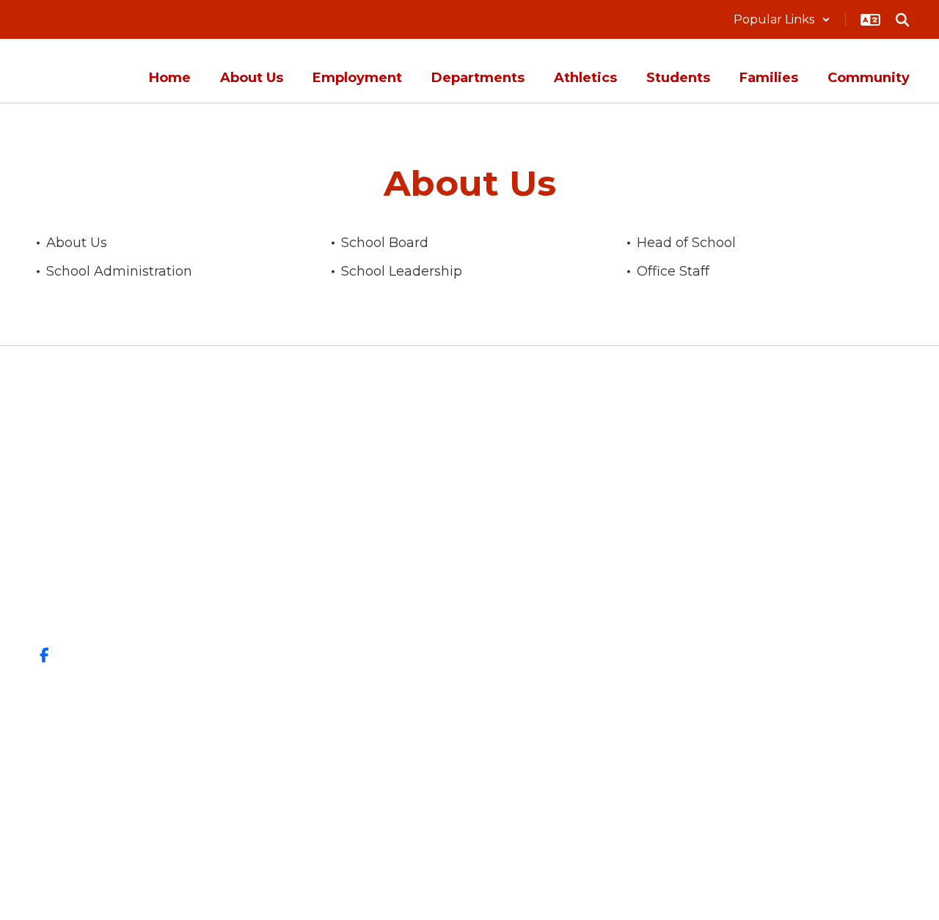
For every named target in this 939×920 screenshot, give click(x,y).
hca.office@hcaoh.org (154, 605)
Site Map (850, 530)
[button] (782, 19)
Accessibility (865, 556)
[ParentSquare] (470, 806)
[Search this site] (902, 19)
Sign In (844, 582)
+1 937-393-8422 (139, 583)
